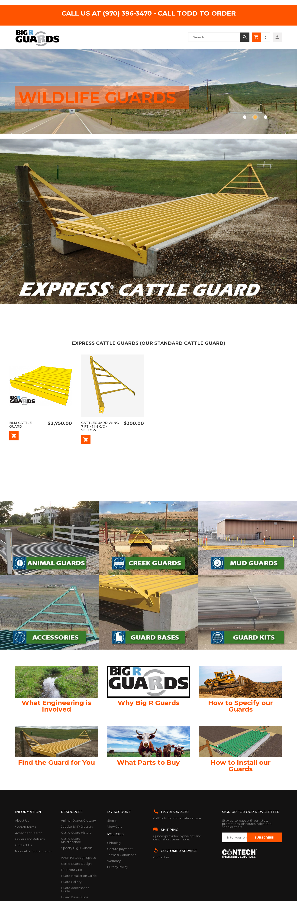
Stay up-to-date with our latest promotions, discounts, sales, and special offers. (246, 824)
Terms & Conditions (121, 855)
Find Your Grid (71, 870)
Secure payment (120, 849)
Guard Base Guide (74, 897)
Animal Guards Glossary (78, 820)
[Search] (244, 37)
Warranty (114, 861)
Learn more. (180, 839)
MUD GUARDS (76, 92)
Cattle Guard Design (76, 863)
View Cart (114, 826)
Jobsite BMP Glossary (77, 826)
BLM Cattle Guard (20, 425)
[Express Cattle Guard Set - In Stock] (148, 303)
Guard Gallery (71, 882)
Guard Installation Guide (79, 876)
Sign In (112, 820)
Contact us (161, 857)
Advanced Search (28, 833)
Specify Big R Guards (76, 848)
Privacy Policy (117, 867)
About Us (22, 820)
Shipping (114, 843)
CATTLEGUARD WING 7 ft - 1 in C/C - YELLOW (100, 426)
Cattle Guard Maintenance (71, 840)
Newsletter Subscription (33, 851)
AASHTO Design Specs (78, 857)
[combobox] (214, 37)
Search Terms (25, 827)
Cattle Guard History (76, 832)
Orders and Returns (30, 839)
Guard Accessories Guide (75, 889)
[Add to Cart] (14, 435)
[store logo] (37, 37)
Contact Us (23, 845)
